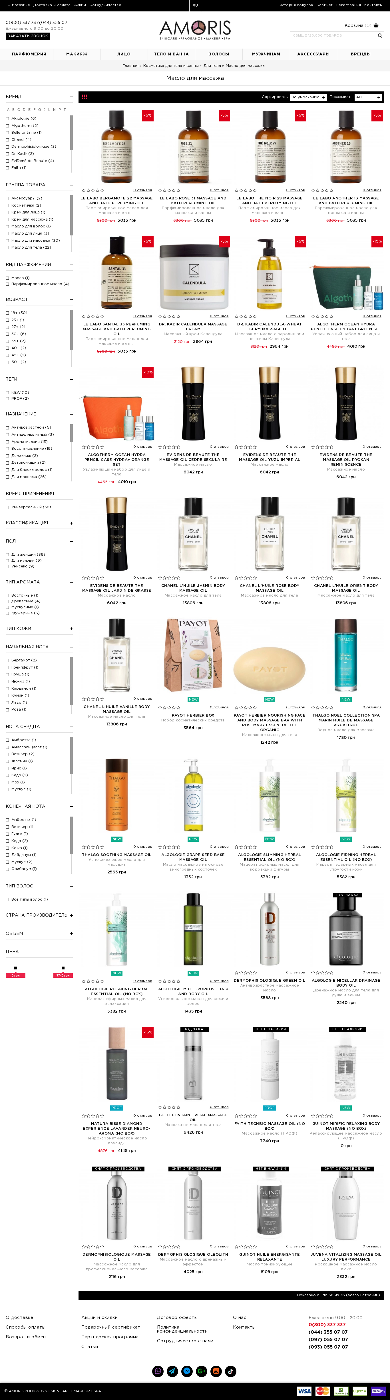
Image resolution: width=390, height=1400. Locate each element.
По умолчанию (305, 97)
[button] (334, 25)
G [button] (39, 110)
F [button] (34, 110)
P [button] (60, 110)
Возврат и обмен (26, 1337)
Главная (130, 65)
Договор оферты (177, 1317)
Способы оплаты (25, 1327)
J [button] (44, 110)
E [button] (29, 110)
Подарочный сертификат (110, 1327)
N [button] (54, 110)
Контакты (244, 1327)
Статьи (89, 1347)
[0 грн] (15, 968)
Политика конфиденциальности (182, 1329)
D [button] (24, 110)
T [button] (65, 110)
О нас (240, 1317)
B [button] (13, 110)
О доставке (19, 1317)
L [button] (49, 110)
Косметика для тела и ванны (171, 65)
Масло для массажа (245, 65)
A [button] (8, 110)
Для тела (212, 65)
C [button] (18, 110)
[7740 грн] (63, 968)
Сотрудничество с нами (185, 1341)
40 (359, 97)
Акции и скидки (99, 1317)
